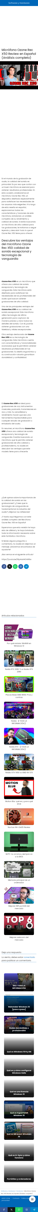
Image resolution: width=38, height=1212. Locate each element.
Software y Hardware (19, 3)
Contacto (16, 1198)
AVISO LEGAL (6, 1198)
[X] (9, 566)
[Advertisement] (19, 27)
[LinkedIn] (20, 566)
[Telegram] (26, 566)
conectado (29, 957)
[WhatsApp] (15, 566)
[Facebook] (4, 566)
